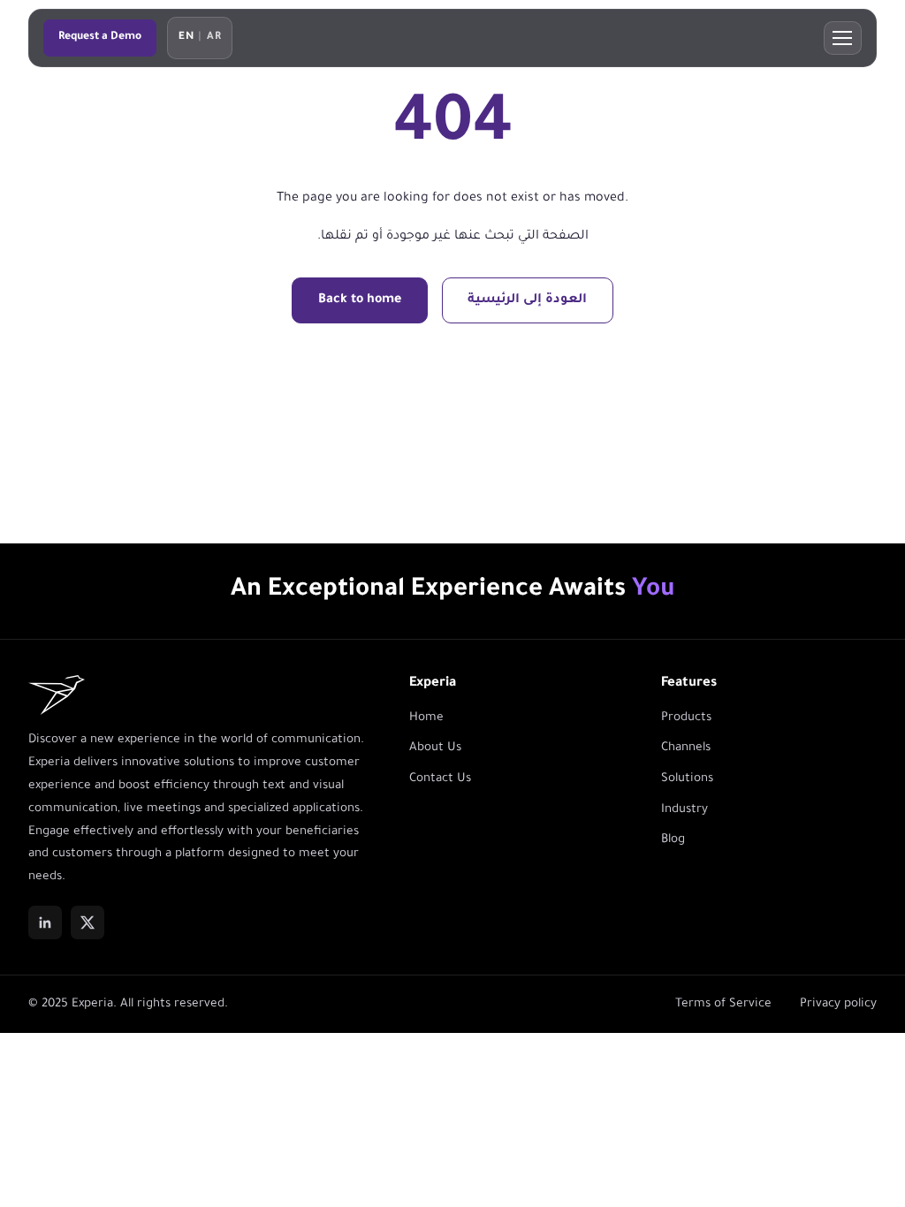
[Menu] (843, 37)
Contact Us (440, 779)
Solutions (687, 779)
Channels (686, 748)
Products (686, 718)
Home (426, 718)
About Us (435, 748)
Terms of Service (723, 1004)
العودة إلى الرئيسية (527, 300)
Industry (684, 809)
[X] (87, 922)
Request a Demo (99, 37)
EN (186, 37)
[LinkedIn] (45, 922)
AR (214, 37)
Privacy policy (838, 1004)
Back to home (359, 300)
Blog (673, 839)
